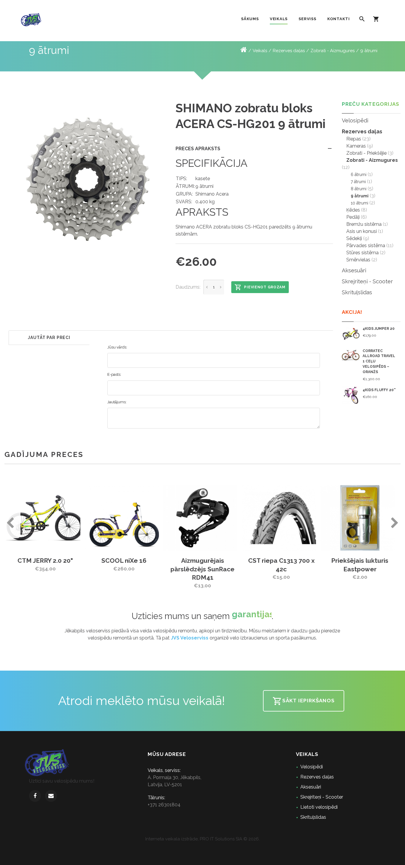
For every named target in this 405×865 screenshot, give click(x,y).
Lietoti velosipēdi (319, 807)
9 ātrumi (368, 50)
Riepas (353, 139)
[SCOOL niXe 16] (61, 517)
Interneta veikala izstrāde (171, 839)
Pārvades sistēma (365, 245)
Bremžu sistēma (364, 224)
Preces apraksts (198, 148)
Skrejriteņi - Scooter (367, 281)
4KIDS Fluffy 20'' (379, 390)
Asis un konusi (361, 231)
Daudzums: (188, 287)
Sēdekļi (354, 238)
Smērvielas (358, 260)
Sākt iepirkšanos (308, 700)
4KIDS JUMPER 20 (379, 329)
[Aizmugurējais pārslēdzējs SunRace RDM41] (139, 517)
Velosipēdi (355, 120)
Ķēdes (353, 210)
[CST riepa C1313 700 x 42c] (218, 517)
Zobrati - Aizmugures (332, 50)
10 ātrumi (359, 203)
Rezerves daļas (289, 50)
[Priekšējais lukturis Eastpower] (296, 517)
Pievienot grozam (265, 287)
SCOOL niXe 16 (61, 560)
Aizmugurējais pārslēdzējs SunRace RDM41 (140, 569)
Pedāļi (353, 217)
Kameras (356, 146)
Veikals (260, 50)
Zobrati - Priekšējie (366, 153)
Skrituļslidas (357, 292)
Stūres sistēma (362, 252)
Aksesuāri (354, 270)
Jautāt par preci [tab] (49, 337)
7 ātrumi (358, 181)
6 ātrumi (358, 174)
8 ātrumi (358, 188)
